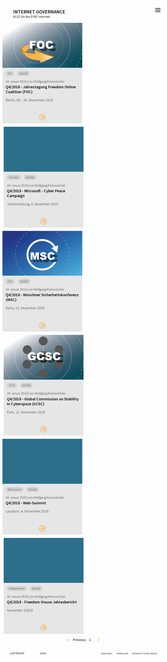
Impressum (122, 653)
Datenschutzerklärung (144, 653)
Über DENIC (106, 653)
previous (79, 639)
